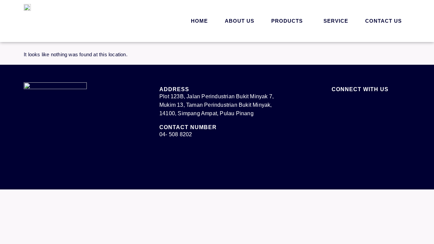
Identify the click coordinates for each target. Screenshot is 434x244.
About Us (239, 21)
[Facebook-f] (335, 104)
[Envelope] (353, 104)
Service (335, 21)
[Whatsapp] (411, 228)
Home (199, 21)
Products (287, 21)
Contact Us (383, 21)
